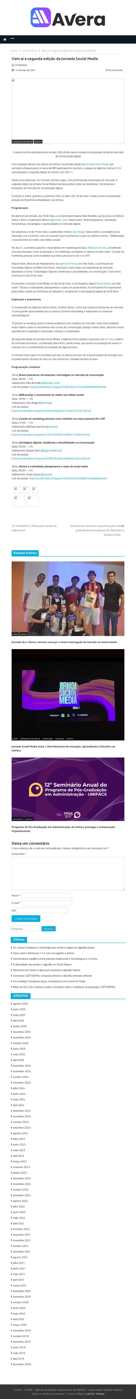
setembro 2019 (22, 1342)
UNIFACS (38, 142)
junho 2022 (19, 1212)
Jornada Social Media (22, 142)
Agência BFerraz (68, 263)
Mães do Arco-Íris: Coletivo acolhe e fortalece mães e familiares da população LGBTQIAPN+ (64, 987)
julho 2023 (19, 1139)
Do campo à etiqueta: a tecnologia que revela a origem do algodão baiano (54, 947)
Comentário (19, 854)
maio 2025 (19, 1054)
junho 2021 (19, 1268)
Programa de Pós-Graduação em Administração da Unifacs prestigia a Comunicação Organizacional (63, 829)
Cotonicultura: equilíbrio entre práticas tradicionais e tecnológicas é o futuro (55, 959)
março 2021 (20, 1285)
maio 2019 (19, 1353)
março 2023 (20, 1161)
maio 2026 (19, 1015)
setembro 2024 (22, 1082)
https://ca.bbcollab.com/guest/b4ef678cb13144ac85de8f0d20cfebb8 (67, 387)
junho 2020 (19, 1308)
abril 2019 (18, 1359)
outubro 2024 (21, 1077)
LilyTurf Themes (95, 1394)
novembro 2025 (22, 1037)
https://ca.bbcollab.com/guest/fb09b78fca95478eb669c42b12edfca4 (51, 458)
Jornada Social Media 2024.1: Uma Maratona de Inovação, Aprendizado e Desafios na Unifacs (63, 748)
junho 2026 (19, 1009)
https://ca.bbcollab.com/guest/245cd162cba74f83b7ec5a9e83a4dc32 (68, 478)
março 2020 (20, 1325)
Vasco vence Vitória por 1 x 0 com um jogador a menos (43, 953)
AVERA (15, 634)
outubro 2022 (21, 1190)
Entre (118, 168)
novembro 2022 (22, 1184)
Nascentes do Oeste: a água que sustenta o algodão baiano (46, 970)
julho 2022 (19, 1206)
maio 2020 (19, 1313)
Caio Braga (78, 232)
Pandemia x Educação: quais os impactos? (34, 528)
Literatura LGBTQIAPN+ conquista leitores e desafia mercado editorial (52, 976)
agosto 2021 (20, 1257)
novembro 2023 (22, 1116)
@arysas (46, 474)
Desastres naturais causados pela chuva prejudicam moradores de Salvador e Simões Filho (97, 530)
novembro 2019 (22, 1330)
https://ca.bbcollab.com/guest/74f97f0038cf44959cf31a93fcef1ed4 (51, 435)
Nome (16, 895)
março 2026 (20, 1026)
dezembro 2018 (22, 1364)
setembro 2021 (22, 1251)
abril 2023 (18, 1156)
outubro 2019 (21, 1336)
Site (14, 910)
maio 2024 (19, 1099)
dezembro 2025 (22, 1032)
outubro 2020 (21, 1302)
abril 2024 (18, 1105)
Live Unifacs (17, 819)
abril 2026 (18, 1020)
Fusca (110, 339)
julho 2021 (19, 1263)
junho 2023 (19, 1144)
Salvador (59, 738)
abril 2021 (18, 1280)
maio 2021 (19, 1274)
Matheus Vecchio (96, 248)
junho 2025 (19, 1049)
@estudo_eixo (58, 220)
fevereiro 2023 (21, 1167)
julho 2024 (19, 1088)
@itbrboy (51, 427)
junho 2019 (19, 1347)
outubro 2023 (21, 1122)
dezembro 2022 (22, 1178)
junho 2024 (19, 1094)
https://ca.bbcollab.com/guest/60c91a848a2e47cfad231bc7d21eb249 (51, 411)
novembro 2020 (22, 1297)
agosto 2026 (20, 1004)
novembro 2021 (22, 1240)
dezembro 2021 (22, 1235)
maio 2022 (19, 1218)
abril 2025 (18, 1060)
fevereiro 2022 (21, 1229)
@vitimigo (45, 403)
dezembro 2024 (22, 1066)
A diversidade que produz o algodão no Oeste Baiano (42, 964)
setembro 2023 (22, 1128)
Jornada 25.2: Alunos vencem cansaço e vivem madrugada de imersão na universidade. (65, 642)
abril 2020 (18, 1319)
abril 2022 (18, 1223)
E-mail (16, 903)
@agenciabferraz (51, 450)
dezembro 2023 (22, 1111)
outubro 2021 (21, 1246)
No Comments (116, 70)
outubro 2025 (21, 1043)
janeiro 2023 (20, 1173)
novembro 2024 (22, 1071)
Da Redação (21, 65)
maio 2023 (19, 1150)
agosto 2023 (20, 1133)
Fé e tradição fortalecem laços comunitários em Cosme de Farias (49, 981)
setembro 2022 (22, 1195)
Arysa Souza (103, 283)
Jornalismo (47, 738)
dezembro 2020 (22, 1291)
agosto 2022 (20, 1201)
